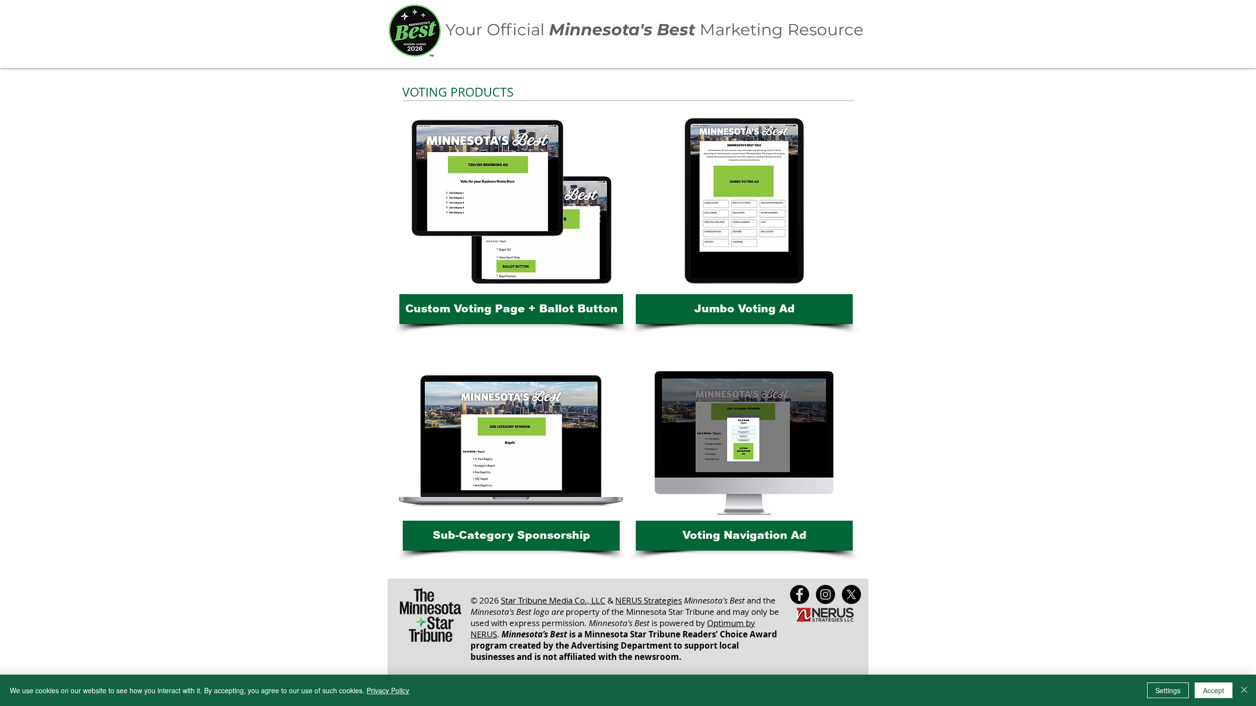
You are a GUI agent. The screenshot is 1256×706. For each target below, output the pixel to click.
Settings (1167, 690)
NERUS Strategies (648, 600)
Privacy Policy (387, 690)
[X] (851, 594)
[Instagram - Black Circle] (825, 594)
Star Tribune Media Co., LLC (553, 600)
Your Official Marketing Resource (654, 29)
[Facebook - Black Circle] (799, 594)
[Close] (1244, 690)
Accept (1213, 690)
